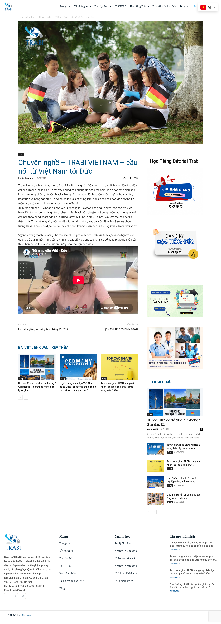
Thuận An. (26, 615)
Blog (33, 17)
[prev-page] (20, 397)
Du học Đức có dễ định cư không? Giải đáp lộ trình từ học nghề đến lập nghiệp (37, 387)
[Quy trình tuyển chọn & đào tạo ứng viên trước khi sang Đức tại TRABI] (155, 499)
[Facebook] (7, 596)
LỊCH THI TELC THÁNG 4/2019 (121, 329)
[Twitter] (23, 596)
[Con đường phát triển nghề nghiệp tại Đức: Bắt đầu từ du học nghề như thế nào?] (155, 482)
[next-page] (26, 397)
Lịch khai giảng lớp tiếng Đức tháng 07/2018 (43, 329)
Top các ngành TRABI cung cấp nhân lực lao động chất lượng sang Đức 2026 (118, 387)
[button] (196, 6)
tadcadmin (27, 178)
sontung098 (152, 429)
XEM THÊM (60, 347)
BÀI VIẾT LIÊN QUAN (33, 347)
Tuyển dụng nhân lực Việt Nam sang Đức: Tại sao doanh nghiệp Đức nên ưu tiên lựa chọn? (78, 387)
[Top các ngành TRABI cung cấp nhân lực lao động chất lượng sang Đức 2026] (119, 367)
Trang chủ (23, 17)
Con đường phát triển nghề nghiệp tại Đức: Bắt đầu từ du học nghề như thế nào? (193, 586)
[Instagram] (15, 596)
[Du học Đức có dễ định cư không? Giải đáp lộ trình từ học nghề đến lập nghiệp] (37, 367)
